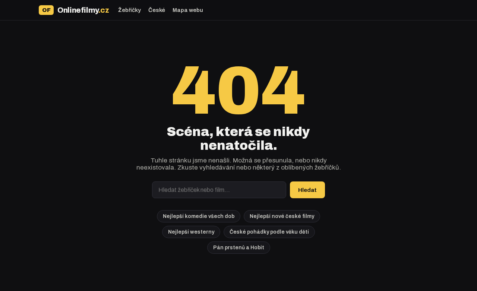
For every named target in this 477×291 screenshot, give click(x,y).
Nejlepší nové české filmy (282, 216)
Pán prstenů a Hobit (238, 247)
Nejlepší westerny (191, 232)
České (156, 10)
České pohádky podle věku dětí (269, 232)
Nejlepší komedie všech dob (198, 216)
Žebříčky (129, 10)
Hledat (307, 190)
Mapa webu (188, 10)
